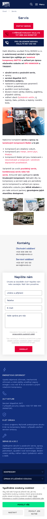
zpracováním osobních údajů (23, 334)
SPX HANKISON (31, 63)
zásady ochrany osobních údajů (19, 341)
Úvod (5, 11)
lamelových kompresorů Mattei (17, 143)
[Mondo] (6, 4)
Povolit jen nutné (34, 512)
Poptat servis (23, 26)
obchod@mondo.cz (24, 254)
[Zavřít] (43, 488)
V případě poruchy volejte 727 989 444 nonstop (26, 34)
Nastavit (12, 513)
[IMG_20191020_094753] (23, 218)
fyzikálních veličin (26, 97)
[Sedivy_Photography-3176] (34, 204)
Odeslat (23, 349)
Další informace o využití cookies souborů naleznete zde (23, 497)
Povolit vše (23, 505)
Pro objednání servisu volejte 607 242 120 (26, 42)
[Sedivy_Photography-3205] (13, 204)
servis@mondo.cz (23, 265)
